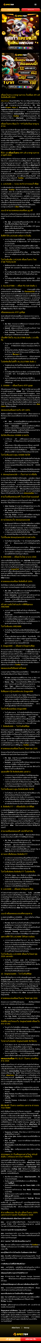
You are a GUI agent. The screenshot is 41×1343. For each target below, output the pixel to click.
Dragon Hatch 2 (12, 107)
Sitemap (26, 1328)
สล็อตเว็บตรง (5, 101)
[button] (35, 4)
